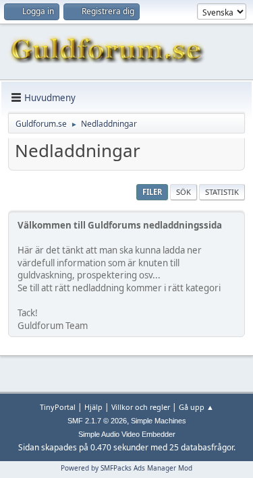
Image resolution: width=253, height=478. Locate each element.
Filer (152, 192)
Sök (183, 192)
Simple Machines (158, 421)
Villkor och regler (140, 407)
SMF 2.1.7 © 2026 (97, 421)
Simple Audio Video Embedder (126, 434)
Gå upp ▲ (196, 407)
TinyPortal (58, 407)
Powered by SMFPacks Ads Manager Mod (126, 468)
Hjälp (93, 407)
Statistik (222, 192)
